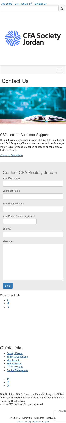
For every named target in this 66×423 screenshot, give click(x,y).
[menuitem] (7, 3)
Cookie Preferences (17, 370)
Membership (13, 360)
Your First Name (11, 178)
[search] (61, 8)
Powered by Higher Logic (33, 421)
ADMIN (62, 411)
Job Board (6, 3)
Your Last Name (11, 191)
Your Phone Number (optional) (19, 216)
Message (8, 241)
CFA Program (15, 367)
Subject (7, 228)
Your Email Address (13, 203)
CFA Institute (22, 3)
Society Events (15, 353)
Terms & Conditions (17, 356)
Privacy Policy (14, 363)
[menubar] (25, 3)
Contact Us (41, 3)
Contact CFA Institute (11, 155)
